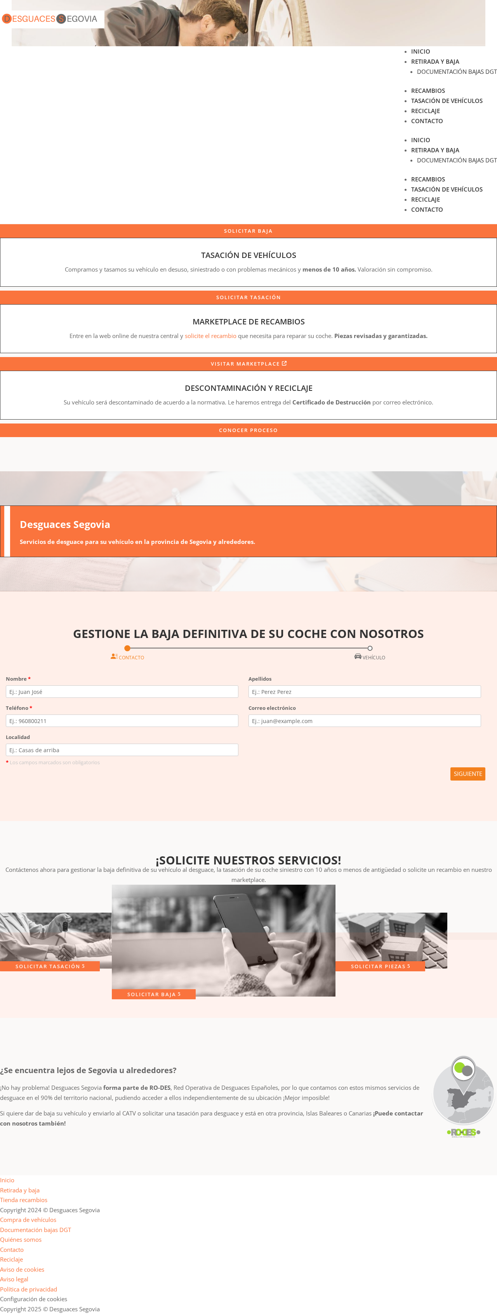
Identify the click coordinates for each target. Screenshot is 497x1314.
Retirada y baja (435, 61)
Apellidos (259, 678)
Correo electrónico (272, 707)
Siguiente (468, 773)
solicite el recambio (210, 336)
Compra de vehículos (28, 1219)
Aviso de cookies (22, 1269)
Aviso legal (14, 1279)
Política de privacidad (28, 1289)
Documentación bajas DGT (457, 71)
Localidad (18, 737)
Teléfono (19, 707)
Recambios (428, 90)
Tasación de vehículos (447, 101)
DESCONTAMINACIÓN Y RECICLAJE (249, 388)
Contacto (427, 121)
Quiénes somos (21, 1239)
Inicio (420, 51)
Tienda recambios (23, 1200)
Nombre (18, 678)
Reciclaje (425, 111)
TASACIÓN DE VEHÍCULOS (248, 255)
